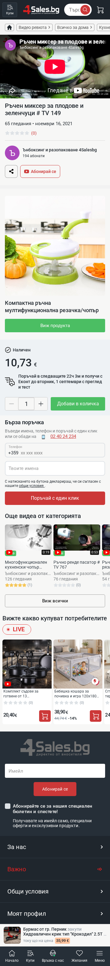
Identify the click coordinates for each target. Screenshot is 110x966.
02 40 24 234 (63, 436)
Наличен (22, 349)
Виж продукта (55, 325)
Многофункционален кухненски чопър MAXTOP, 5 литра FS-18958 (26, 564)
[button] (55, 847)
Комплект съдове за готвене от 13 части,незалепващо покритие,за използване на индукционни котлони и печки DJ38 (26, 693)
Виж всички (55, 601)
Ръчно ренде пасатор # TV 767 (76, 564)
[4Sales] (41, 9)
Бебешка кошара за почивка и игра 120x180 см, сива (75, 693)
